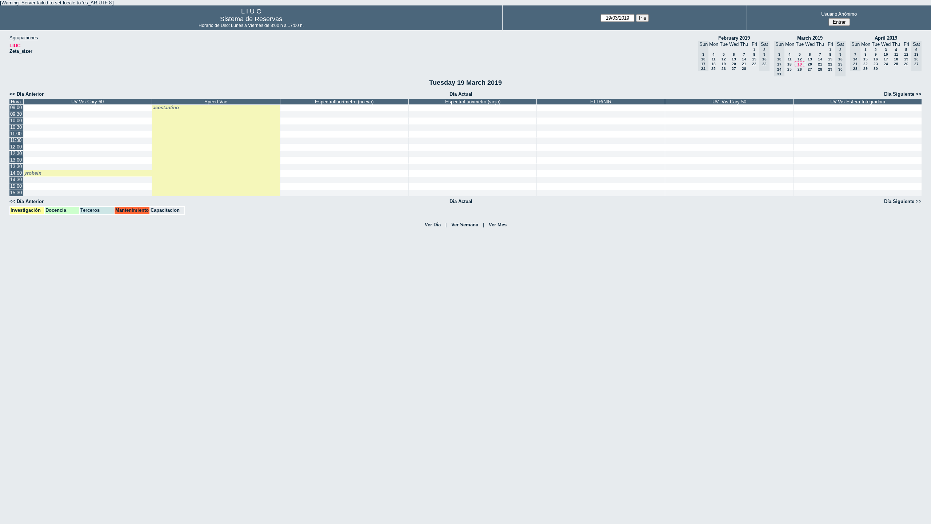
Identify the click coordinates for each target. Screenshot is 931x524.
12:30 (16, 153)
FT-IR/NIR (600, 101)
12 (724, 59)
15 (754, 59)
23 (876, 64)
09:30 (16, 114)
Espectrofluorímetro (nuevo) (344, 101)
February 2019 (734, 38)
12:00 (16, 147)
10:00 (16, 120)
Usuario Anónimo (839, 14)
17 (886, 59)
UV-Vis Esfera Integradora (857, 101)
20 (734, 64)
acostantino (166, 107)
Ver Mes (498, 224)
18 (713, 64)
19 (724, 64)
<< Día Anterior (26, 94)
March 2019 (810, 38)
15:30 (16, 192)
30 (876, 69)
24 (886, 64)
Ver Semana (464, 224)
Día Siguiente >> (903, 94)
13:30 (16, 166)
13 (734, 59)
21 (744, 64)
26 (724, 69)
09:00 (16, 107)
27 (734, 69)
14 (744, 59)
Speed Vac (215, 101)
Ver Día (433, 224)
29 (830, 69)
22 (754, 64)
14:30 (16, 179)
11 (714, 59)
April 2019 (886, 38)
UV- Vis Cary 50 (729, 101)
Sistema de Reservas (251, 19)
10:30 (16, 127)
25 (713, 69)
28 (744, 69)
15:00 (16, 186)
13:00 (16, 160)
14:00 (16, 173)
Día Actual (460, 94)
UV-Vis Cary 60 (87, 101)
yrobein (32, 173)
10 (886, 54)
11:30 (15, 140)
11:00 (15, 133)
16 (876, 59)
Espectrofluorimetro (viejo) (472, 101)
